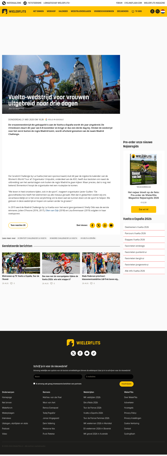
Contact (127, 429)
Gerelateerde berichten (17, 246)
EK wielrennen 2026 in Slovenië (97, 429)
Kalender (63, 11)
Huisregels (128, 408)
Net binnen (38, 11)
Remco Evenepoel (50, 408)
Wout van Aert (49, 403)
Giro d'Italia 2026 (91, 403)
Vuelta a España (88, 238)
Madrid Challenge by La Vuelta (64, 238)
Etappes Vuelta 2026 (135, 239)
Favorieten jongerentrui (136, 264)
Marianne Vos (49, 429)
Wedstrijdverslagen (81, 11)
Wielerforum (7, 408)
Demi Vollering (49, 424)
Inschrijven (127, 384)
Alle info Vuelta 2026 (135, 270)
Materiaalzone (14, 3)
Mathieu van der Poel (52, 397)
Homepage (7, 397)
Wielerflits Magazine (154, 3)
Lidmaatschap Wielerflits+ (57, 3)
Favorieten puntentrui (136, 252)
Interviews (6, 418)
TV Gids (138, 11)
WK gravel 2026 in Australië (96, 434)
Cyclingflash (129, 434)
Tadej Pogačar (49, 413)
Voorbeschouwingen (104, 11)
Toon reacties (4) (18, 225)
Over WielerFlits (130, 397)
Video (4, 434)
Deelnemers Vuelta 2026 (137, 227)
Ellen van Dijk (52, 210)
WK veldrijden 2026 (92, 397)
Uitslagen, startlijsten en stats (15, 424)
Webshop (51, 11)
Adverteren (129, 403)
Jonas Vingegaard (51, 418)
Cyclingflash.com (133, 3)
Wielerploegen (8, 413)
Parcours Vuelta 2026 (135, 233)
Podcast (5, 429)
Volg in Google (56, 119)
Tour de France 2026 (92, 408)
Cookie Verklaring (131, 424)
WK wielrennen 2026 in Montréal (98, 424)
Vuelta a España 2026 (93, 413)
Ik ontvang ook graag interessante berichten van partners (58, 384)
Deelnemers (123, 11)
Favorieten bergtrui (134, 258)
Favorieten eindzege (135, 245)
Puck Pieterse (49, 434)
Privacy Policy (130, 413)
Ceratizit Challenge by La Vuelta (32, 238)
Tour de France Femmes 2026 (96, 418)
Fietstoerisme (34, 3)
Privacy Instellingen (132, 418)
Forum (119, 3)
